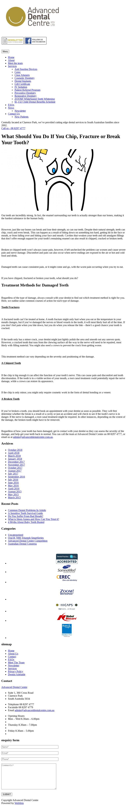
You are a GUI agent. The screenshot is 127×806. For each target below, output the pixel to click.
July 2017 (13, 473)
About (11, 60)
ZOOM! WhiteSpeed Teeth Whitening (35, 98)
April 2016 (13, 488)
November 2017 (16, 464)
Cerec (18, 72)
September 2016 (16, 476)
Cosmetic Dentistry (25, 78)
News (11, 107)
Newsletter (20, 110)
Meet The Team (16, 662)
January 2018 (15, 458)
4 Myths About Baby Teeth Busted (26, 522)
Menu (5, 51)
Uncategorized (15, 534)
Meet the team (15, 63)
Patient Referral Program (27, 90)
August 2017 (14, 470)
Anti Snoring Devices (26, 69)
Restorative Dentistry (26, 95)
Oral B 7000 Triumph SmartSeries (26, 537)
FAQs (11, 104)
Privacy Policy (15, 671)
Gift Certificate (22, 84)
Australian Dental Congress (22, 543)
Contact (12, 656)
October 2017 (15, 467)
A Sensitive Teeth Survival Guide (25, 513)
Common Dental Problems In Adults (27, 510)
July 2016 (13, 479)
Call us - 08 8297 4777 (13, 128)
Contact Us (14, 113)
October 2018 (15, 450)
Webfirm (19, 803)
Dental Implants (23, 81)
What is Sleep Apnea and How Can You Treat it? (33, 519)
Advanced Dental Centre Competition (27, 540)
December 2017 (16, 461)
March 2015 (14, 497)
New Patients (21, 116)
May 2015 (13, 494)
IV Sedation (21, 87)
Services (12, 66)
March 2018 (14, 455)
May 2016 (13, 485)
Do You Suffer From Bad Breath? (25, 516)
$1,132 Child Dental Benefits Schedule (35, 101)
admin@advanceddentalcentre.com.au (33, 437)
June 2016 (13, 482)
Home (11, 57)
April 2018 (13, 452)
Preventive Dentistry (25, 93)
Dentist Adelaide (16, 674)
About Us (13, 653)
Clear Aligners (22, 75)
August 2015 (14, 491)
